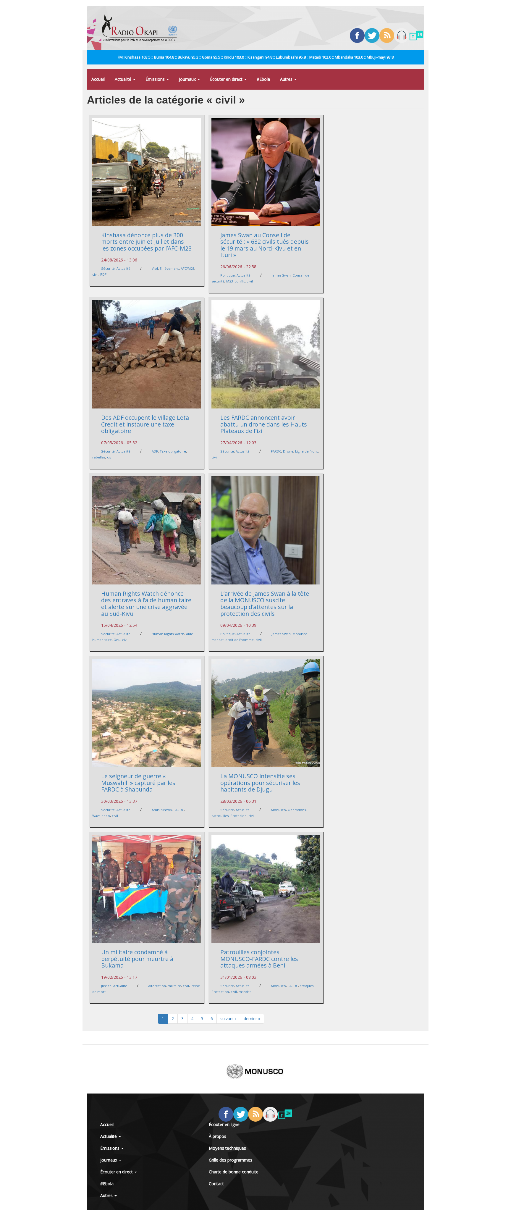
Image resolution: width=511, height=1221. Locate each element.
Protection (220, 991)
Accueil (98, 79)
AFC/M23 (187, 268)
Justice (106, 985)
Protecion (238, 815)
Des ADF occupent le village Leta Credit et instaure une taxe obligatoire (145, 424)
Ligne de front (306, 451)
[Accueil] (142, 28)
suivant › (228, 1018)
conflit (240, 281)
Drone (288, 451)
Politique (227, 275)
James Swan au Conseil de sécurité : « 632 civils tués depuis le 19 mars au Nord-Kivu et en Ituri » (264, 245)
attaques (306, 985)
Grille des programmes (230, 1160)
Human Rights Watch (168, 634)
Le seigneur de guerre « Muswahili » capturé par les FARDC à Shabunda (138, 782)
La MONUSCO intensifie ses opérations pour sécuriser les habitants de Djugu (260, 782)
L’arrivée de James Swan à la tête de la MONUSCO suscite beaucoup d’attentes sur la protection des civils (264, 603)
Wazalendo (101, 815)
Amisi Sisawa (162, 809)
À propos (217, 1136)
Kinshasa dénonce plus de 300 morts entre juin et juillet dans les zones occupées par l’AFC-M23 (146, 241)
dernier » (252, 1018)
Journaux (188, 79)
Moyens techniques (227, 1148)
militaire (174, 985)
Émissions (155, 79)
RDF (103, 274)
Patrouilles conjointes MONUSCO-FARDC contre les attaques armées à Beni (259, 958)
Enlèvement (169, 268)
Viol (155, 268)
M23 (229, 281)
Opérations (297, 809)
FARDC (276, 451)
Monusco (300, 634)
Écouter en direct (227, 79)
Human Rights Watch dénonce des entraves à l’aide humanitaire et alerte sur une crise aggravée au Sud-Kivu (146, 603)
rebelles (98, 457)
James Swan (281, 275)
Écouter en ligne (224, 1124)
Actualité (123, 79)
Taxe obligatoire (173, 451)
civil (95, 274)
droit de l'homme (239, 639)
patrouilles (220, 815)
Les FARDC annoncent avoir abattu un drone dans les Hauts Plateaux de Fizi (263, 424)
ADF (155, 451)
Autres (287, 79)
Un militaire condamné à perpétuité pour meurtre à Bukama (137, 958)
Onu (117, 639)
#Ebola (263, 79)
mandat (217, 639)
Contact (216, 1183)
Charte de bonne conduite (233, 1172)
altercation (157, 985)
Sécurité (108, 268)
